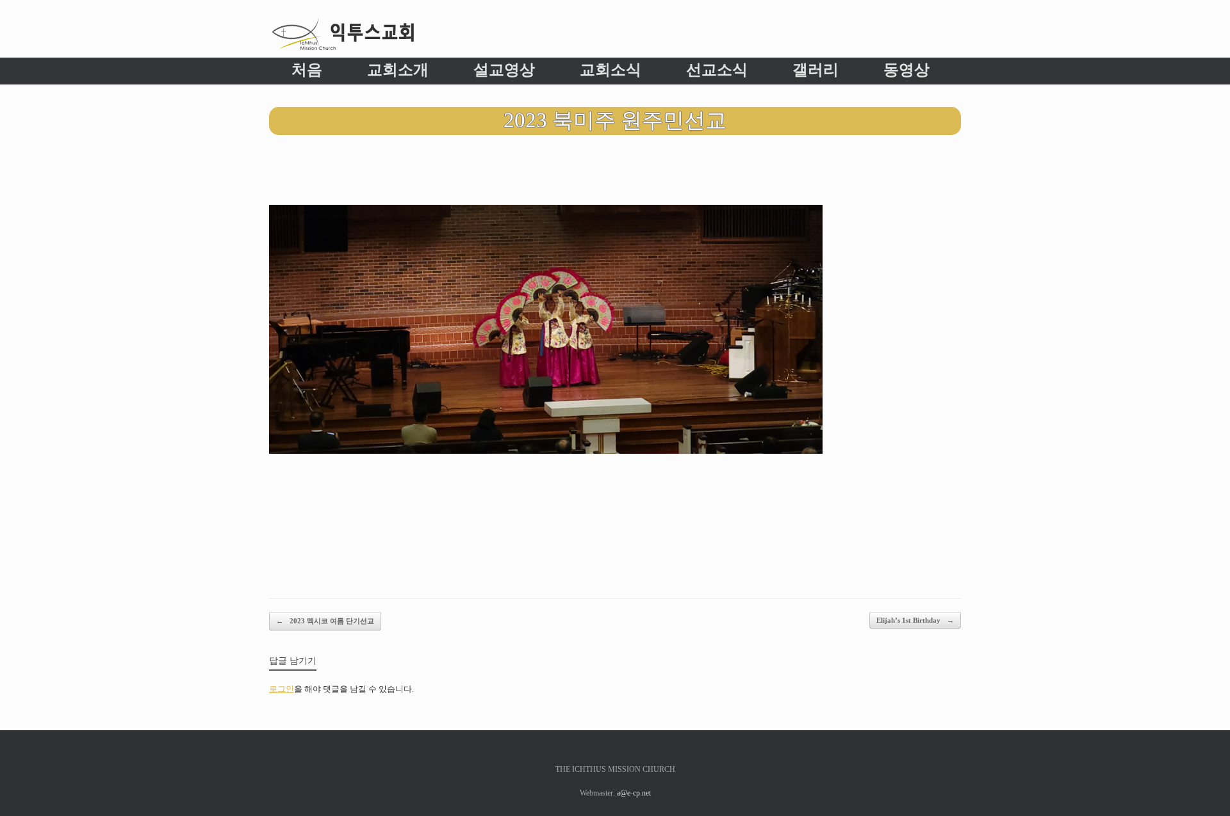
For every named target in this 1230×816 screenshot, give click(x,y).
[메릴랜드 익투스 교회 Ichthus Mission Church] (342, 33)
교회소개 (398, 69)
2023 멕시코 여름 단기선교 (325, 621)
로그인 (281, 689)
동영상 (906, 69)
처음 (306, 69)
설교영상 (504, 69)
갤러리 (815, 69)
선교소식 (717, 69)
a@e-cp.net (634, 793)
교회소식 (610, 69)
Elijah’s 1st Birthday (915, 620)
